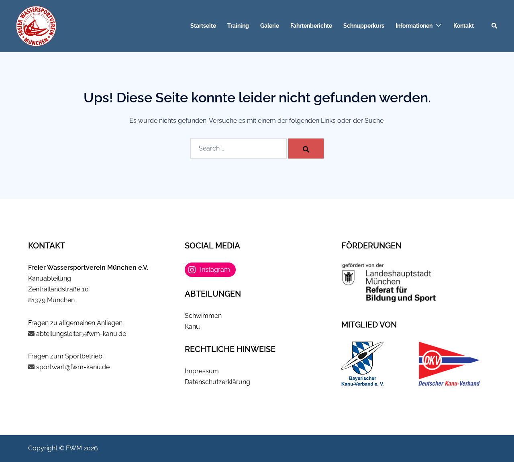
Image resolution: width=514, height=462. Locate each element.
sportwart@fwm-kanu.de (72, 367)
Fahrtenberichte (311, 25)
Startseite (203, 25)
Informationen (414, 25)
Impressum (202, 371)
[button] (495, 26)
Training (238, 25)
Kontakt (463, 25)
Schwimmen (203, 316)
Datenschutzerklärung (217, 382)
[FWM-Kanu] (36, 25)
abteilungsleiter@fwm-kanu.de (81, 334)
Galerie (269, 25)
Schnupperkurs (363, 25)
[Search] (306, 148)
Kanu (192, 326)
